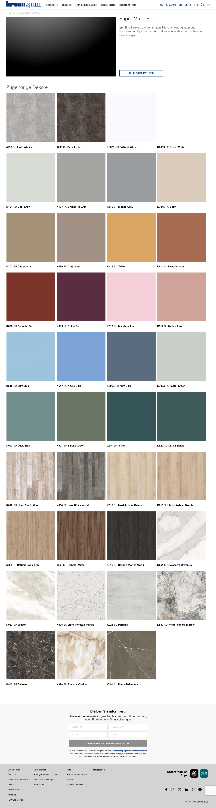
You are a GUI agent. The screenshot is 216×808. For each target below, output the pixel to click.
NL (197, 4)
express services (86, 5)
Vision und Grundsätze (18, 779)
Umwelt (11, 784)
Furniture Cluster (15, 800)
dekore (66, 5)
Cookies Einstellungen (44, 779)
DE (186, 4)
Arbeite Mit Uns (15, 790)
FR (191, 4)
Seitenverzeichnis (75, 784)
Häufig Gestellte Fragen (77, 774)
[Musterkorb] (208, 4)
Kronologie (13, 795)
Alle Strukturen (141, 73)
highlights (108, 5)
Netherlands (168, 4)
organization (127, 5)
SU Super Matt (32, 13)
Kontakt (70, 779)
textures (19, 13)
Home (11, 13)
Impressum (39, 784)
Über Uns (12, 774)
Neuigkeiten (99, 769)
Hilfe (69, 769)
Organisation (14, 769)
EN (180, 4)
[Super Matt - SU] (61, 46)
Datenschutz (40, 769)
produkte (52, 5)
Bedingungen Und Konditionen (47, 774)
